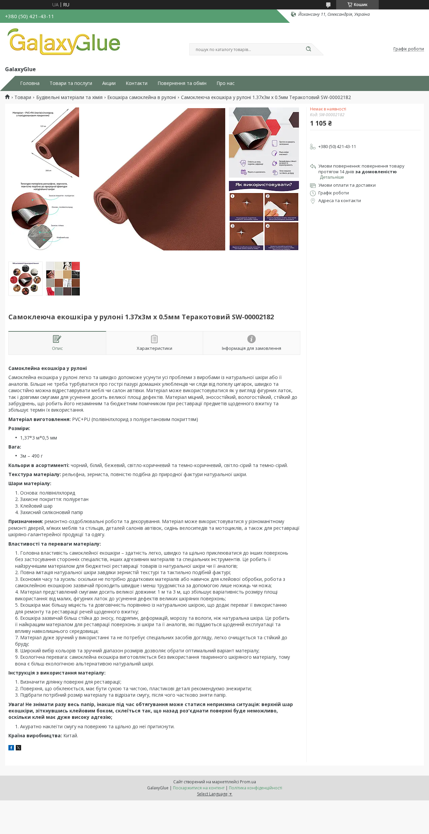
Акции (109, 83)
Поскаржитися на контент (199, 788)
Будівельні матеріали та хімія (69, 97)
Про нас (226, 83)
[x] (18, 748)
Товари (22, 97)
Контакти (136, 83)
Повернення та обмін (182, 83)
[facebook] (11, 748)
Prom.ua (248, 782)
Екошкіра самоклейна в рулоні (141, 97)
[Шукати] (308, 49)
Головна (30, 83)
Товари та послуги (71, 83)
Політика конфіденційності (255, 788)
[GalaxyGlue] (63, 43)
